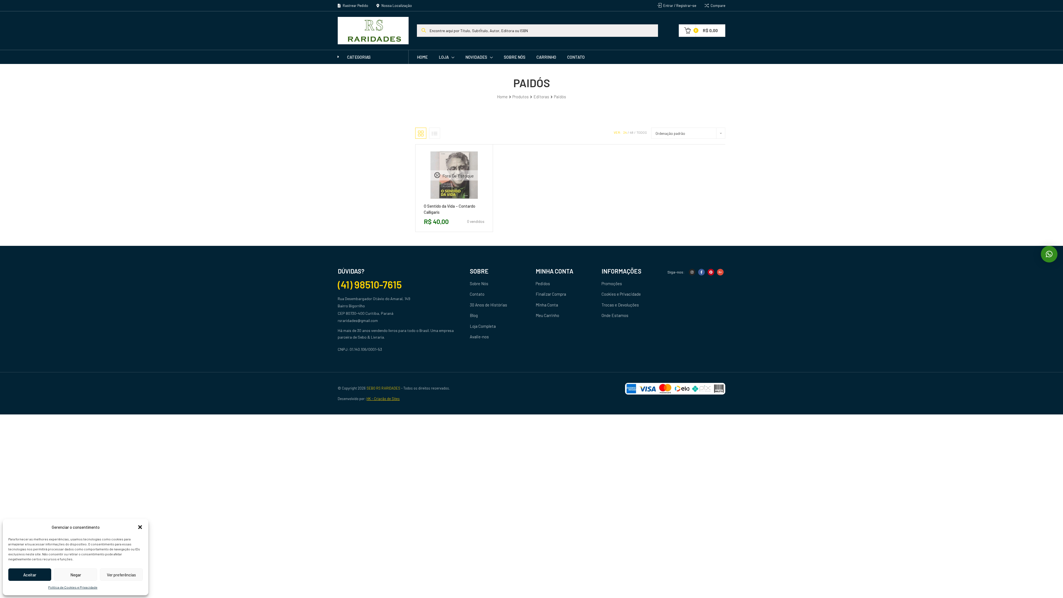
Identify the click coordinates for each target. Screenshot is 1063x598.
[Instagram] (692, 272)
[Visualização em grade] (420, 133)
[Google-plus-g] (720, 272)
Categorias (359, 57)
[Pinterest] (711, 272)
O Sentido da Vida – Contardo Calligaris (449, 209)
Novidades (476, 57)
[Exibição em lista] (434, 133)
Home (422, 57)
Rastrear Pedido (355, 5)
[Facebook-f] (701, 272)
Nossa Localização (396, 5)
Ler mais (441, 200)
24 (625, 132)
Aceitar (29, 574)
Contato (576, 57)
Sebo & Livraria (371, 337)
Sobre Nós (514, 57)
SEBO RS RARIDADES (383, 388)
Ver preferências (121, 574)
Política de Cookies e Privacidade (72, 587)
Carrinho (546, 57)
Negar (75, 574)
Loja (444, 57)
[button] (140, 527)
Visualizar (466, 200)
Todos (641, 132)
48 (631, 132)
